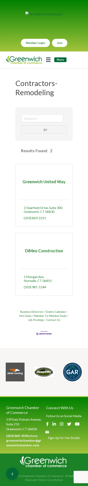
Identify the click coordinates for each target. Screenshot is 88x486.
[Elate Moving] (15, 372)
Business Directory (31, 311)
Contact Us (53, 320)
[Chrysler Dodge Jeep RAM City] (43, 372)
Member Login (35, 43)
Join (59, 43)
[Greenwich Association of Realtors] (72, 372)
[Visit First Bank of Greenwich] (44, 14)
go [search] (45, 129)
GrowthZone (55, 480)
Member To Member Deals (50, 315)
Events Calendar (55, 311)
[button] (17, 150)
